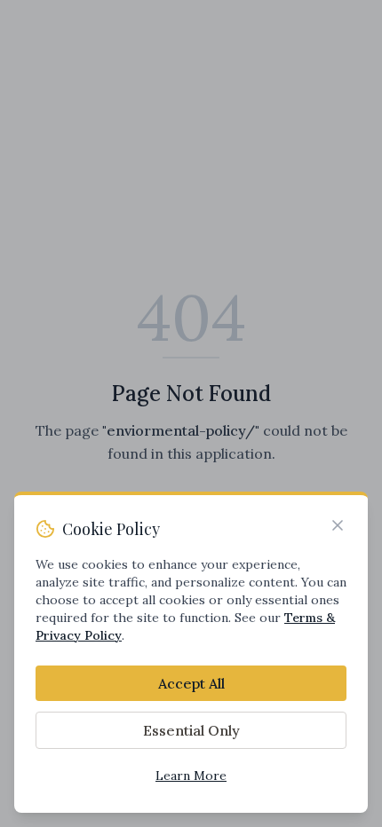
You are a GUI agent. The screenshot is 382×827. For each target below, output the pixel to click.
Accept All (191, 683)
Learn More (191, 776)
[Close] (337, 525)
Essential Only (191, 730)
